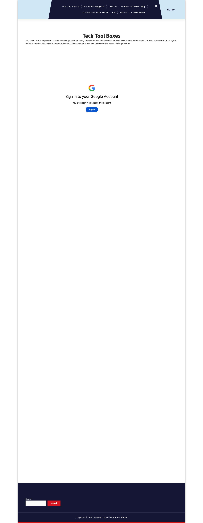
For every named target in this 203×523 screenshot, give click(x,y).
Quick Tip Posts (69, 6)
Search (29, 499)
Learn (111, 6)
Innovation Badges (93, 6)
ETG (113, 12)
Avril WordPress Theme (116, 517)
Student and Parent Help (133, 6)
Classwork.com (138, 12)
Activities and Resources (93, 12)
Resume (123, 12)
